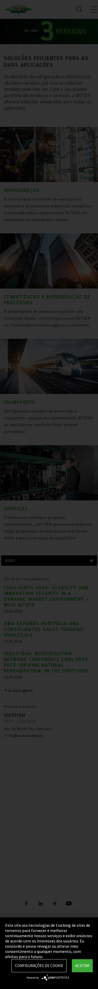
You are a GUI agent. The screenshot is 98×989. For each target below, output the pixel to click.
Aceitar (82, 965)
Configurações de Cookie (39, 965)
